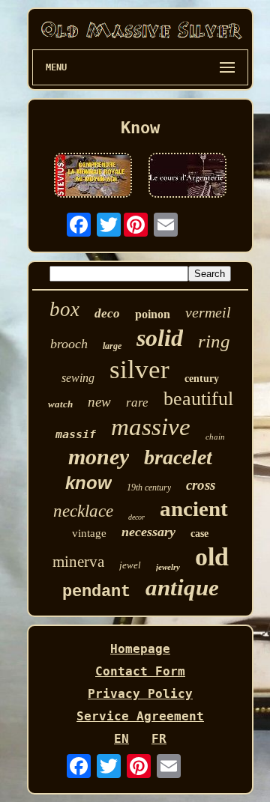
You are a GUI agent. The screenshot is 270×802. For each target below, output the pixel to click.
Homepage (140, 649)
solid (159, 337)
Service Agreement (140, 716)
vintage (89, 533)
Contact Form (140, 671)
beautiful (198, 399)
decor (136, 517)
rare (137, 402)
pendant (96, 592)
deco (107, 313)
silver (140, 369)
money (98, 456)
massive (150, 426)
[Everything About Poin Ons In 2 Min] (187, 176)
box (65, 309)
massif (76, 434)
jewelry (168, 566)
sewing (78, 377)
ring (214, 341)
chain (215, 436)
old (212, 557)
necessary (149, 531)
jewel (130, 565)
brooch (69, 343)
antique (182, 587)
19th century (149, 487)
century (201, 378)
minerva (78, 562)
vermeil (208, 312)
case (199, 533)
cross (200, 485)
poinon (152, 314)
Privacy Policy (140, 694)
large (112, 346)
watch (60, 404)
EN (121, 739)
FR (159, 739)
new (99, 402)
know (88, 483)
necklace (83, 511)
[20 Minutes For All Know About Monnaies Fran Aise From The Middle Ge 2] (93, 176)
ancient (194, 508)
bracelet (178, 457)
